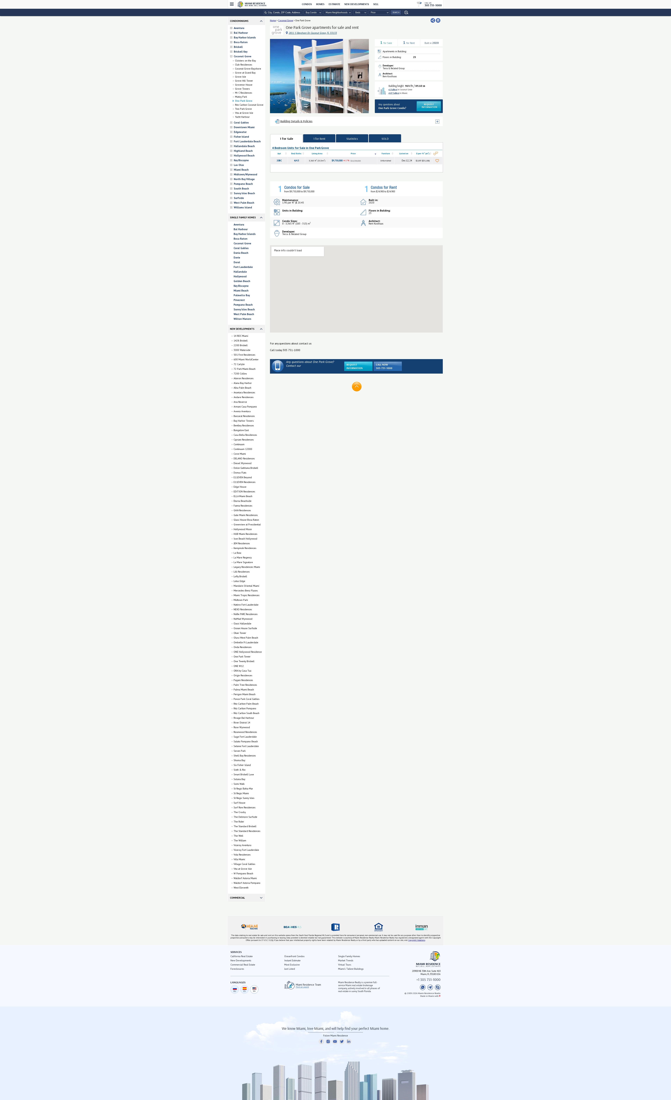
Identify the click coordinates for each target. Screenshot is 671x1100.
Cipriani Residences (244, 439)
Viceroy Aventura (242, 845)
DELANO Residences (244, 458)
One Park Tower (242, 656)
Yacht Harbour (242, 116)
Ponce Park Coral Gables (246, 699)
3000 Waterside (242, 350)
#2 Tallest (392, 89)
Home (273, 20)
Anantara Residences (244, 392)
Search (395, 12)
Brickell (238, 47)
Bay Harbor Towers (244, 420)
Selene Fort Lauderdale (246, 746)
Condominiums (239, 21)
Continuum (239, 444)
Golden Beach (242, 281)
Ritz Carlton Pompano (245, 708)
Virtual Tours (344, 964)
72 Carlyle (239, 364)
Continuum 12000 (243, 449)
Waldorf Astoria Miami (245, 878)
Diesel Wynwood (242, 463)
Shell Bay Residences (245, 755)
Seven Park (240, 750)
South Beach (241, 188)
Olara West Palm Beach (246, 637)
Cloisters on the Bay (245, 60)
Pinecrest (239, 300)
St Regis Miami (241, 793)
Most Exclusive (292, 964)
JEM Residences (242, 543)
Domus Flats (240, 472)
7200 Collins (240, 373)
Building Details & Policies (296, 121)
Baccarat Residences (244, 416)
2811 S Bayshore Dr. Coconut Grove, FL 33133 (313, 32)
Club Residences (243, 64)
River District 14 (242, 722)
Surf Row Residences (244, 807)
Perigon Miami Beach (244, 694)
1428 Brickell (241, 340)
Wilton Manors (242, 318)
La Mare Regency (243, 557)
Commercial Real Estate (242, 964)
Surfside (239, 198)
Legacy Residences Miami (247, 567)
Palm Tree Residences (245, 684)
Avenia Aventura (242, 411)
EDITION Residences (244, 491)
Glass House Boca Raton (246, 519)
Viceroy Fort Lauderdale (246, 849)
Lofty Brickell (240, 576)
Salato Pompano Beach (246, 741)
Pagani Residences (243, 680)
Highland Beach (243, 150)
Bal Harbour (241, 32)
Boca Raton (241, 42)
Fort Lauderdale (243, 267)
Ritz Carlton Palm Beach (246, 703)
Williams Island (243, 207)
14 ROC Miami (241, 335)
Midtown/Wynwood (245, 174)
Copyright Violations (416, 940)
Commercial (237, 897)
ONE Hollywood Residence (248, 651)
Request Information (355, 366)
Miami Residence (256, 4)
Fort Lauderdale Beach (247, 141)
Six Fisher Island (242, 765)
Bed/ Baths (296, 153)
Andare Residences (244, 397)
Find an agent (302, 987)
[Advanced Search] (405, 12)
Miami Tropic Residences (246, 595)
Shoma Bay (239, 760)
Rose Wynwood (242, 727)
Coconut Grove (242, 56)
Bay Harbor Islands (245, 37)
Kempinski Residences (245, 548)
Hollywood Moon (243, 529)
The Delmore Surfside (245, 816)
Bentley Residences (244, 425)
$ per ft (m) (422, 153)
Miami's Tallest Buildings (351, 968)
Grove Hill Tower (244, 80)
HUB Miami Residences (245, 534)
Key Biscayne (241, 160)
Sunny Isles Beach (244, 193)
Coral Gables (241, 122)
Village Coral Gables (244, 864)
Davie (237, 257)
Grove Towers (242, 88)
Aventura (239, 28)
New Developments (356, 4)
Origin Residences (243, 675)
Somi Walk (239, 783)
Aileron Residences (244, 378)
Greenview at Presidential (247, 524)
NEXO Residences (243, 609)
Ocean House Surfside (245, 628)
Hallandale (240, 271)
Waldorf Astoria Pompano (247, 882)
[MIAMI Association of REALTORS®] (249, 927)
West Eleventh (241, 887)
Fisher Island (241, 136)
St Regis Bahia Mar (243, 788)
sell (375, 4)
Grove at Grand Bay (245, 72)
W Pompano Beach (243, 873)
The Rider (239, 821)
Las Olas (239, 165)
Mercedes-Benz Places (246, 590)
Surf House (239, 802)
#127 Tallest (393, 93)
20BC (279, 160)
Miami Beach (241, 169)
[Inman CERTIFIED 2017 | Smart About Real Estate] (421, 927)
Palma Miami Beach (244, 689)
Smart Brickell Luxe (244, 774)
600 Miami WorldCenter (246, 359)
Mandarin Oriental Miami (246, 585)
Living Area (317, 153)
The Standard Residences (247, 831)
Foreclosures (237, 968)
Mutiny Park (241, 96)
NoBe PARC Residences (246, 614)
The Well (238, 835)
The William (240, 840)
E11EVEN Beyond (243, 477)
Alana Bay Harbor (243, 383)
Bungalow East (241, 430)
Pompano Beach (243, 183)
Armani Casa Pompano (245, 406)
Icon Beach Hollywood (245, 538)
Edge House (240, 486)
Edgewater (240, 132)
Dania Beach (241, 252)
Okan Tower (240, 633)
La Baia (237, 552)
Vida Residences (242, 854)
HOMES (320, 4)
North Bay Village (244, 179)
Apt (279, 153)
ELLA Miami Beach (243, 496)
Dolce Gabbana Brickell (246, 467)
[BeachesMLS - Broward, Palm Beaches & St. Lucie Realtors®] (292, 927)
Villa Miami (239, 859)
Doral (237, 262)
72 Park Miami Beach (244, 368)
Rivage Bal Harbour (244, 717)
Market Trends (345, 960)
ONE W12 (239, 666)
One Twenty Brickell (244, 661)
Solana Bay (239, 779)
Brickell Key (240, 51)
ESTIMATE (334, 4)
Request (429, 106)
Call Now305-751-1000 (384, 366)
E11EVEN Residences (244, 482)
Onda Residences (243, 647)
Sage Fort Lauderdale (245, 736)
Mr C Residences (243, 92)
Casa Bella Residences (245, 434)
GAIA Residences (242, 510)
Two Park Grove (243, 108)
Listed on (403, 153)
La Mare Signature (243, 562)
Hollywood (240, 276)
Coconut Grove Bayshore (248, 68)
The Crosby (240, 812)
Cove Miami (240, 453)
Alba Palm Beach (242, 387)
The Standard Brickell (245, 826)
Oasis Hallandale (242, 623)
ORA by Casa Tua (242, 670)
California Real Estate (241, 956)
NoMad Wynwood (243, 618)
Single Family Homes (243, 217)
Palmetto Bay (242, 295)
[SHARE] (433, 20)
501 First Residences (244, 354)
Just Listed (289, 968)
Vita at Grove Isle (244, 112)
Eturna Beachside (242, 500)
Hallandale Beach (244, 146)
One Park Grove (243, 100)
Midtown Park (241, 600)
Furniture (386, 153)
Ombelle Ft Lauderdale (246, 642)
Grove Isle (240, 76)
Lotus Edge (239, 581)
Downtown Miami (244, 127)
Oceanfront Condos (294, 956)
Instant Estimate (292, 960)
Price (353, 153)
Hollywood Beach (244, 155)
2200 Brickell (241, 345)
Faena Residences (243, 505)
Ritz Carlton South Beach (246, 713)
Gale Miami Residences (246, 515)
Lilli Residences (242, 571)
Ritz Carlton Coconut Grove (249, 104)
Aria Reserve (240, 401)
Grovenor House (243, 84)
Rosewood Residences (245, 732)
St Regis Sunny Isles (244, 798)
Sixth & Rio (240, 769)
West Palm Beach (244, 202)
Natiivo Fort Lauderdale (246, 604)
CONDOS (307, 4)
